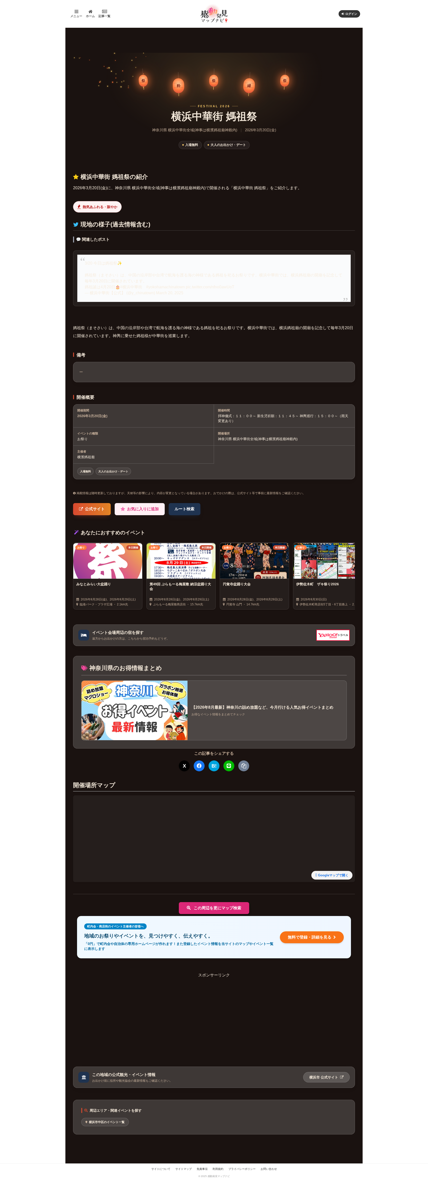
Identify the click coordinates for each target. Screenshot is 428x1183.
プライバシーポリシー (242, 1168)
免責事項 (202, 1168)
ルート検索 (184, 509)
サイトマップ (183, 1168)
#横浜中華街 (131, 287)
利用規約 (218, 1168)
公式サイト (95, 509)
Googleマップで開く (333, 875)
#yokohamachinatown (165, 287)
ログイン (351, 14)
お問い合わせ (269, 1168)
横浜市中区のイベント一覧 (107, 1122)
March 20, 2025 (169, 293)
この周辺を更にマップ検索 (217, 908)
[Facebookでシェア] (199, 765)
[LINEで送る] (228, 765)
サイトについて (160, 1168)
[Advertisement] (214, 1013)
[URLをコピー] (243, 765)
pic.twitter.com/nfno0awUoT (210, 287)
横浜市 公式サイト (324, 1077)
